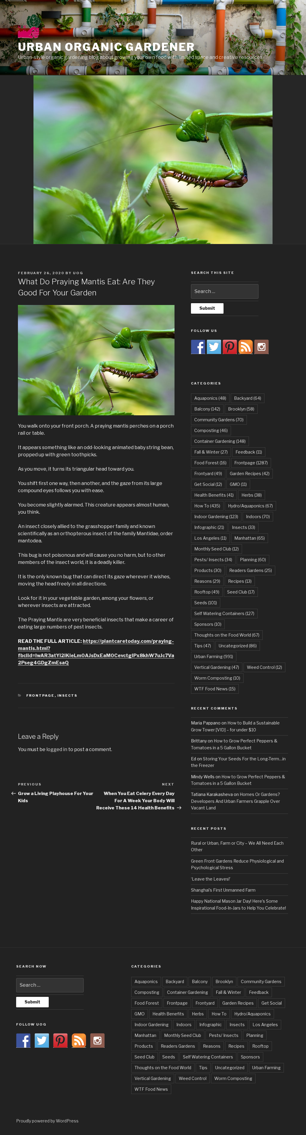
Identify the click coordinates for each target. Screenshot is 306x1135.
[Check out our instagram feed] (261, 347)
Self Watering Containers (224, 613)
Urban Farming (213, 656)
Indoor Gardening (216, 516)
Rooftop (206, 591)
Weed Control (264, 667)
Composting (211, 430)
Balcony (207, 408)
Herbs (251, 495)
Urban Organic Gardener (106, 47)
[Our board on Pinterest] (230, 347)
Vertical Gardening (216, 667)
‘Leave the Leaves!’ (210, 878)
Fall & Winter (211, 451)
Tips (202, 645)
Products (207, 570)
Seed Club (241, 591)
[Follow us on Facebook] (198, 347)
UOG (78, 273)
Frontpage (40, 695)
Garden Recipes (250, 473)
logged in (56, 749)
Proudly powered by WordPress (47, 1120)
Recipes (240, 581)
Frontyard (208, 473)
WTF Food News (214, 688)
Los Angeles (210, 538)
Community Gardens (219, 419)
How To (207, 505)
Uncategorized (238, 645)
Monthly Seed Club (216, 548)
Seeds (205, 602)
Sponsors (207, 624)
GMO (238, 484)
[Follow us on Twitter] (214, 347)
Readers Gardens (250, 570)
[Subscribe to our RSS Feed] (245, 347)
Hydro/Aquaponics (250, 505)
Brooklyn (241, 408)
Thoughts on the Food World (226, 634)
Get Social (208, 484)
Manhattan (249, 538)
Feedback (248, 451)
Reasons (207, 581)
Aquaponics (210, 398)
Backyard (247, 398)
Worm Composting (217, 678)
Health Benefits (214, 495)
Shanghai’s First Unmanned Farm (223, 890)
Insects (67, 695)
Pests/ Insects (213, 559)
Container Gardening (220, 441)
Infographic (209, 527)
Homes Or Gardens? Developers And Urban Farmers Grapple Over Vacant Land (235, 801)
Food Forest (210, 462)
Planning (253, 559)
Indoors (258, 516)
